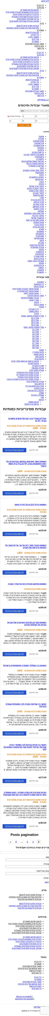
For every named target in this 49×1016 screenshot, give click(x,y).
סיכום (36, 302)
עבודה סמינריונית (36, 370)
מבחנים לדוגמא (32, 32)
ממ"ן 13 (35, 334)
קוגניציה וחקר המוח (36, 261)
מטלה (41, 307)
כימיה (41, 182)
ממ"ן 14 (35, 336)
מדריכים (35, 39)
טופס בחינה (39, 305)
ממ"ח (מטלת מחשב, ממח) (32, 316)
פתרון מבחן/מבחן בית (35, 386)
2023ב (19, 553)
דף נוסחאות (39, 284)
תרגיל (36, 314)
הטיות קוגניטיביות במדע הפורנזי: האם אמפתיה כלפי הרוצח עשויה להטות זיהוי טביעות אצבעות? (24, 793)
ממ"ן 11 (35, 329)
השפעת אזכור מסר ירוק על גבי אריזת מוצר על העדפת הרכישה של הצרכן (25, 546)
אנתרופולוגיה (38, 141)
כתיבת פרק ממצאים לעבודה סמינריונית (22, 12)
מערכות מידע (38, 227)
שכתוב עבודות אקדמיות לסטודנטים (24, 21)
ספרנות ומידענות (37, 245)
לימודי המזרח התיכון (35, 188)
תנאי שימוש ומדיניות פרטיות (29, 968)
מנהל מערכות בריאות (35, 220)
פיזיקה (41, 250)
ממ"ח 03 (35, 323)
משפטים (40, 231)
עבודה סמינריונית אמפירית (27, 375)
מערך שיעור (34, 300)
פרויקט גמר (39, 384)
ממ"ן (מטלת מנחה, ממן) (34, 327)
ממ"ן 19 (35, 348)
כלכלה (41, 184)
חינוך (42, 168)
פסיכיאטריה (39, 256)
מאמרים (40, 30)
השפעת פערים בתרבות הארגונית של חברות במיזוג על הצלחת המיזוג (26, 623)
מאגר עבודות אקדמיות (34, 44)
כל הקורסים (36, 973)
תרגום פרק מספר (31, 404)
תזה (42, 397)
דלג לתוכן (45, 1)
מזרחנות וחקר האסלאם (34, 213)
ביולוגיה (41, 150)
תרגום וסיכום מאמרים (29, 10)
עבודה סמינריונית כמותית (28, 377)
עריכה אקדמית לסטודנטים (28, 19)
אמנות (41, 136)
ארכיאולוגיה (39, 143)
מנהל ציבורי (39, 225)
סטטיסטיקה (39, 238)
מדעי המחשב (38, 207)
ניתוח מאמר (34, 311)
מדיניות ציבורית (37, 200)
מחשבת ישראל (37, 218)
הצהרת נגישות (35, 971)
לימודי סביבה (38, 193)
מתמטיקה (40, 234)
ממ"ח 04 (35, 325)
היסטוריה (40, 159)
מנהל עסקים (39, 222)
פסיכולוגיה (39, 254)
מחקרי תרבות (38, 216)
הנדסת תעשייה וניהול (35, 164)
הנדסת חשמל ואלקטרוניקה (32, 161)
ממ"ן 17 (35, 343)
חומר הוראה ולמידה (35, 296)
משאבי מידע (33, 37)
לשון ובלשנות (38, 195)
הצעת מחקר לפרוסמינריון (28, 291)
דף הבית (40, 5)
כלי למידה (35, 35)
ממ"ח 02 (35, 320)
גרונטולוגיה (39, 157)
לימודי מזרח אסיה (36, 191)
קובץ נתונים (39, 388)
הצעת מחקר (39, 286)
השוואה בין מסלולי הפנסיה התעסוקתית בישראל (24, 665)
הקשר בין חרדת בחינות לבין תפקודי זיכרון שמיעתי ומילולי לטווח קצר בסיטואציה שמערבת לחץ (25, 747)
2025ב (19, 471)
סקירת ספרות (38, 366)
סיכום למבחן (33, 363)
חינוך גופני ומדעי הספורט (33, 170)
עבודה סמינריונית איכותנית (28, 372)
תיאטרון (40, 270)
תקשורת (40, 272)
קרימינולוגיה (39, 265)
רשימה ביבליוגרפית (36, 391)
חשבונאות (39, 173)
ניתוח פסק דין (38, 352)
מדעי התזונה (39, 209)
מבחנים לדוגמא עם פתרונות (29, 899)
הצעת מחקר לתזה (31, 293)
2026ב (35, 428)
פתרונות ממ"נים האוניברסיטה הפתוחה (22, 28)
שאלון (41, 393)
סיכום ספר (39, 357)
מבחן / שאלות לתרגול (30, 298)
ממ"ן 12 (35, 332)
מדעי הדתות (39, 202)
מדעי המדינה (38, 204)
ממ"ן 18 (35, 345)
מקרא (41, 229)
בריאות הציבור (38, 152)
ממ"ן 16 (35, 341)
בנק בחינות (39, 46)
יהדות (41, 175)
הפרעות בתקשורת (36, 166)
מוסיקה (41, 211)
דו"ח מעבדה (34, 309)
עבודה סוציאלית (37, 247)
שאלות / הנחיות (37, 395)
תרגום (41, 400)
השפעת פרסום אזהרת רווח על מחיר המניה (27, 584)
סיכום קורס (39, 359)
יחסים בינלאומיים (36, 177)
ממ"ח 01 (35, 318)
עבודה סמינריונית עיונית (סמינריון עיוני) (23, 379)
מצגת (41, 350)
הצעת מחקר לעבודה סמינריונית (25, 289)
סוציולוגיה (40, 236)
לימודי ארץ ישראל (36, 186)
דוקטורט (40, 282)
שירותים (40, 8)
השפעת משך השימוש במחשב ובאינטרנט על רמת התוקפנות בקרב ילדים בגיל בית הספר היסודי (26, 463)
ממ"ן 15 (35, 338)
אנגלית (41, 139)
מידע (42, 23)
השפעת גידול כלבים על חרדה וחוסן (30, 505)
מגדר (41, 197)
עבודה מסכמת (38, 368)
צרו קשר (40, 48)
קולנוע (41, 263)
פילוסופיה (40, 252)
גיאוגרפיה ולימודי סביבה (34, 154)
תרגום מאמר (33, 402)
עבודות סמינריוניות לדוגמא (28, 26)
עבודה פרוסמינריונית (35, 381)
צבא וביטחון (39, 259)
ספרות (41, 243)
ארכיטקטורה (39, 145)
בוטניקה (40, 148)
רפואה (41, 268)
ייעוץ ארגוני (39, 179)
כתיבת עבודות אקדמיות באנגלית (25, 17)
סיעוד (41, 240)
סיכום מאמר (39, 354)
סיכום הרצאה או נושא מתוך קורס (25, 361)
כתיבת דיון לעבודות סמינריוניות (26, 14)
